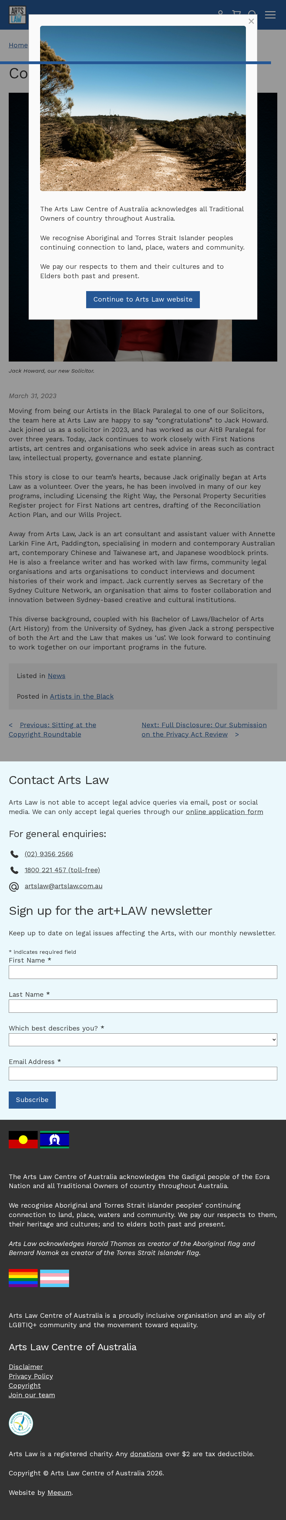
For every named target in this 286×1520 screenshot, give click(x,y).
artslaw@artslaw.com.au (64, 886)
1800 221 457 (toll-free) (62, 870)
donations (146, 1454)
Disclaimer (26, 1367)
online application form (224, 812)
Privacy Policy (31, 1376)
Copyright (25, 1386)
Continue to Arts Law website (143, 299)
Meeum (59, 1493)
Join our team (32, 1395)
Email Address (35, 1062)
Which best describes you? (56, 1028)
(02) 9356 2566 (49, 854)
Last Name (29, 994)
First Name (30, 960)
